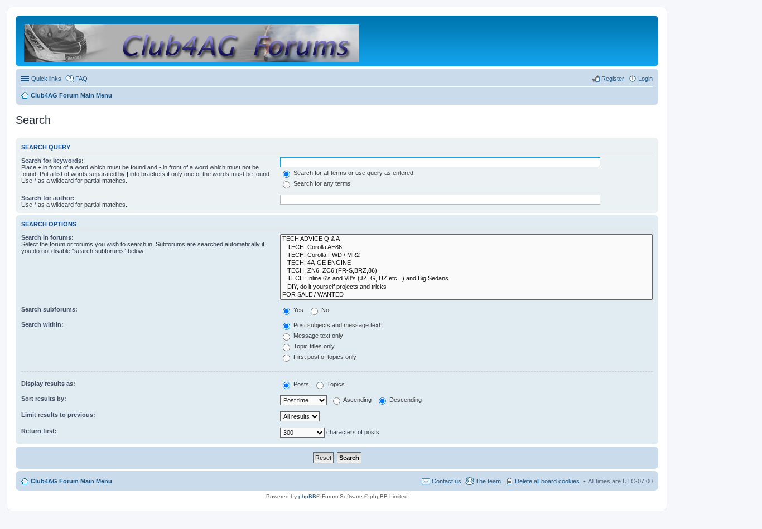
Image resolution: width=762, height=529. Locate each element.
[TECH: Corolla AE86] (466, 247)
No (324, 310)
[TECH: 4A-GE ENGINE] (466, 263)
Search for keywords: (52, 160)
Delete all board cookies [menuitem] (547, 481)
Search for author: (48, 198)
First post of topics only (324, 356)
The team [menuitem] (488, 481)
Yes (297, 310)
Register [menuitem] (612, 78)
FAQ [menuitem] (81, 78)
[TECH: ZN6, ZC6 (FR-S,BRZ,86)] (466, 271)
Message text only (317, 335)
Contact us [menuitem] (446, 481)
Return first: (39, 431)
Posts (300, 384)
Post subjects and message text (336, 325)
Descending (405, 399)
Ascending (357, 399)
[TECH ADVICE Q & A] (466, 239)
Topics (335, 384)
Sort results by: (43, 398)
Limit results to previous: (58, 414)
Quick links (46, 78)
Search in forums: (47, 237)
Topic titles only (313, 346)
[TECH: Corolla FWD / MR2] (466, 255)
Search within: (42, 324)
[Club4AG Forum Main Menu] (192, 41)
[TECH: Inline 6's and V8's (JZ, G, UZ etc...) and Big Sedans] (466, 279)
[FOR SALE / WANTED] (466, 295)
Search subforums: (49, 309)
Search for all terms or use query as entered (352, 172)
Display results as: (48, 383)
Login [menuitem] (645, 78)
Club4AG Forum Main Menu (71, 481)
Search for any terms (321, 183)
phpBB (307, 496)
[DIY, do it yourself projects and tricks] (466, 287)
